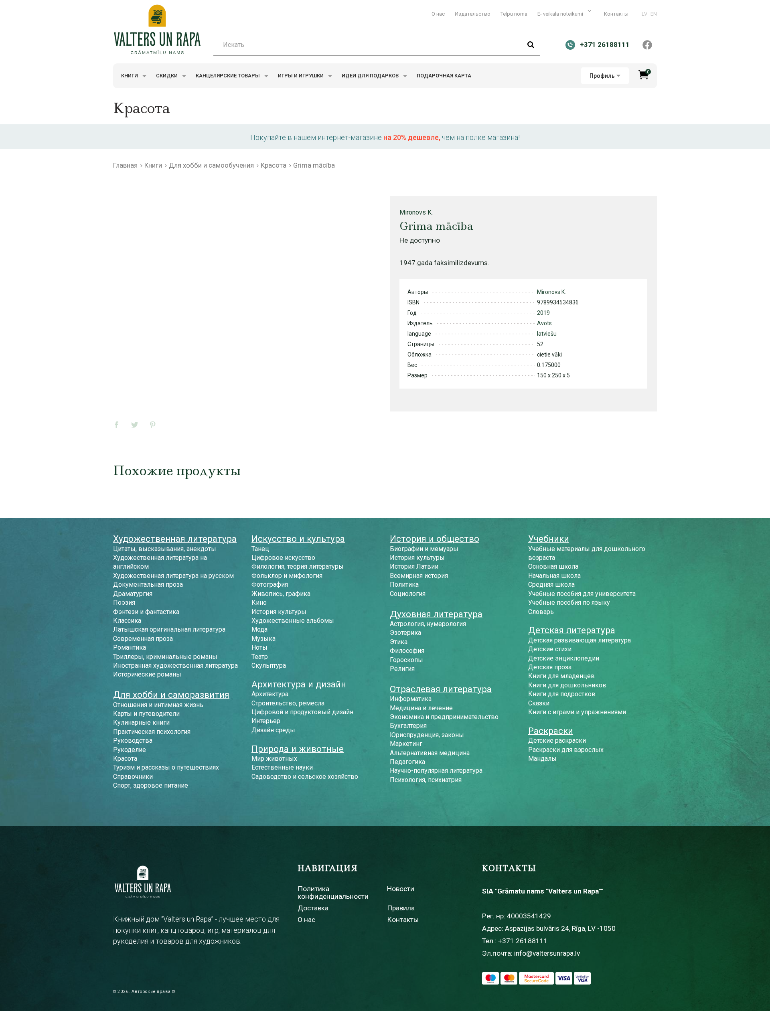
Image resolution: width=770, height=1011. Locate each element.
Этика (398, 642)
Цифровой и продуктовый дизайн (302, 712)
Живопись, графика (280, 594)
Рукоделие (129, 750)
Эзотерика (405, 632)
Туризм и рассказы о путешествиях (166, 767)
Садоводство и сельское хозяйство (304, 776)
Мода (259, 629)
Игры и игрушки (301, 76)
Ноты (259, 647)
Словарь (541, 612)
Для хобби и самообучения (211, 165)
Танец (260, 549)
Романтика (129, 647)
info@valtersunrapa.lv (547, 953)
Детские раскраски (557, 740)
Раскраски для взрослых (566, 750)
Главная (125, 165)
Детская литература (571, 630)
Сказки (538, 703)
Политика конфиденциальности (333, 892)
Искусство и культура (298, 538)
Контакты (616, 14)
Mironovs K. (416, 212)
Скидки (167, 76)
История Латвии (414, 566)
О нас (438, 14)
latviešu (547, 333)
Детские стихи (549, 649)
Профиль (602, 76)
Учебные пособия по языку (569, 602)
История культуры (278, 612)
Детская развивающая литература (579, 640)
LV (644, 14)
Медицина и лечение (421, 708)
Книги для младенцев (561, 676)
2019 (543, 313)
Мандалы (542, 758)
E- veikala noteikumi (560, 14)
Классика (127, 620)
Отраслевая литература (441, 689)
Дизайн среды (273, 730)
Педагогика (407, 762)
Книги (130, 76)
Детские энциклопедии (563, 658)
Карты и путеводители (146, 713)
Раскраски (550, 730)
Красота (273, 165)
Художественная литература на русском (173, 575)
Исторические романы (147, 674)
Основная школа (553, 566)
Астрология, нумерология (428, 624)
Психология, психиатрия (426, 780)
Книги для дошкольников (567, 685)
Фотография (269, 584)
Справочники (133, 776)
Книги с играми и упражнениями (577, 712)
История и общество (434, 538)
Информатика (411, 699)
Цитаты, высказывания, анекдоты (164, 549)
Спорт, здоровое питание (150, 785)
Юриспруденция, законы (427, 735)
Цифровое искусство (283, 557)
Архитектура (269, 694)
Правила (401, 908)
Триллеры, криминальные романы (165, 656)
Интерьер (265, 721)
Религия (402, 669)
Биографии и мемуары (424, 549)
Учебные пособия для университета (582, 594)
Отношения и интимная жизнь (158, 705)
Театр (259, 656)
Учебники (548, 538)
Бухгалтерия (408, 725)
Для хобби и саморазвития (171, 694)
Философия (407, 650)
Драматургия (132, 594)
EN (653, 14)
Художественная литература (175, 538)
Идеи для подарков (371, 76)
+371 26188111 (523, 941)
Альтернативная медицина (430, 753)
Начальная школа (554, 575)
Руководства (132, 740)
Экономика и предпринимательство (444, 717)
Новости (400, 889)
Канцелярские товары (228, 76)
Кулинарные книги (141, 722)
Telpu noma (513, 14)
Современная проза (143, 638)
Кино (259, 602)
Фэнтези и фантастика (146, 612)
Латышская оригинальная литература (169, 629)
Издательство (472, 14)
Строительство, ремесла (287, 703)
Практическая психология (151, 731)
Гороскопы (406, 660)
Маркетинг (406, 744)
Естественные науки (282, 767)
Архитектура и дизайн (298, 684)
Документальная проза (148, 584)
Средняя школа (551, 584)
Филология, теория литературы (297, 566)
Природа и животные (297, 749)
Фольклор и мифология (286, 575)
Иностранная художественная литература (175, 665)
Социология (408, 594)
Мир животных (274, 758)
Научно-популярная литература (436, 770)
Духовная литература (436, 614)
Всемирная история (419, 575)
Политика (404, 584)
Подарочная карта (444, 76)
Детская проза (549, 667)
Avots (544, 323)
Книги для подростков (562, 694)
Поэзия (124, 602)
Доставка (313, 908)
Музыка (263, 638)
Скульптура (268, 665)
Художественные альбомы (292, 620)
